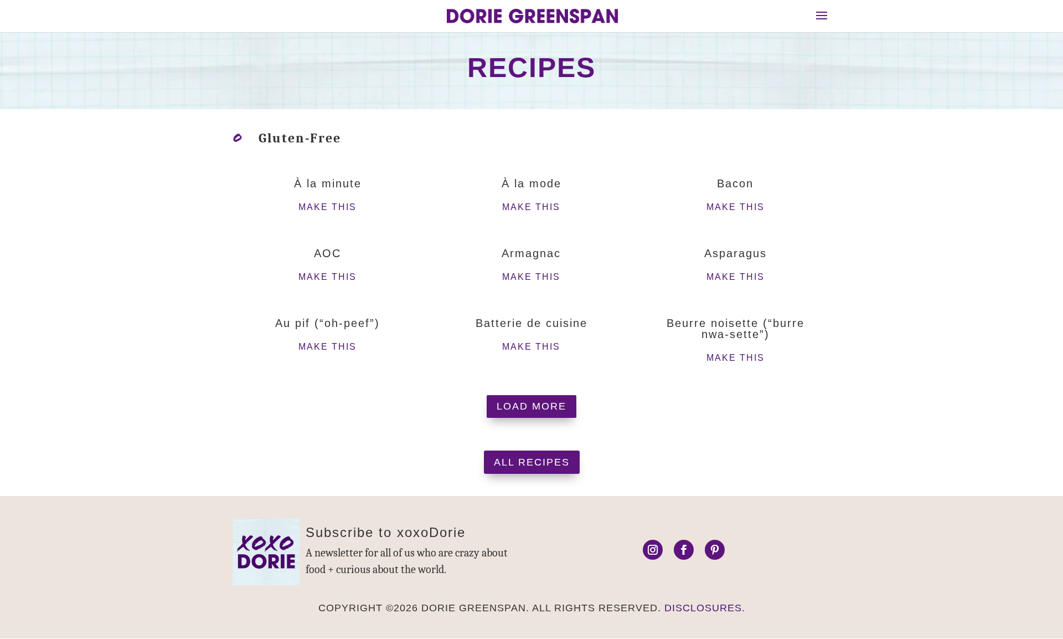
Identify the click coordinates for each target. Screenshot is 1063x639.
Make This (327, 207)
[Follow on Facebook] (684, 550)
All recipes (532, 462)
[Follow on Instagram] (653, 550)
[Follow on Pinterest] (715, 550)
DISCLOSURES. (704, 608)
